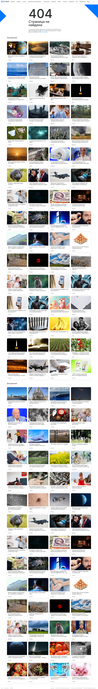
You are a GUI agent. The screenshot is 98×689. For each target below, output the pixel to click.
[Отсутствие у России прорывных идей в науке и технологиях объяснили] (17, 327)
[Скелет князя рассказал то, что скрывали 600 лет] (38, 482)
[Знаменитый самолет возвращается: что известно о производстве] (17, 94)
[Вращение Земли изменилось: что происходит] (81, 588)
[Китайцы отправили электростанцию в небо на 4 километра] (38, 524)
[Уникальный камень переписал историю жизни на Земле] (38, 51)
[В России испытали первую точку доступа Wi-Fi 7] (60, 285)
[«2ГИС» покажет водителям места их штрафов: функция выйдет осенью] (81, 370)
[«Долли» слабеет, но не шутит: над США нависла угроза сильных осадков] (60, 454)
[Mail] (2, 1)
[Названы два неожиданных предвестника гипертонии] (17, 546)
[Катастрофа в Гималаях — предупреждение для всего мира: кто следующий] (60, 51)
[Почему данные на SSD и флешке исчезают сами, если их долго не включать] (81, 412)
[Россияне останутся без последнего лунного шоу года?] (38, 200)
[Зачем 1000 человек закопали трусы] (17, 136)
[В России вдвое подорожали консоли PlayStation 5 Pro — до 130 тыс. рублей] (60, 221)
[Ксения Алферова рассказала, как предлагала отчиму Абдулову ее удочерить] (81, 327)
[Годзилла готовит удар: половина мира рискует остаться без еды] (17, 73)
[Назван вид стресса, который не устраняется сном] (17, 200)
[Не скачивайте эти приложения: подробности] (60, 370)
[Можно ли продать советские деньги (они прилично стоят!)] (60, 200)
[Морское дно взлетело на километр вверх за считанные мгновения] (60, 263)
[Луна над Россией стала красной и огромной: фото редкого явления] (81, 454)
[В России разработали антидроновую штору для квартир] (81, 306)
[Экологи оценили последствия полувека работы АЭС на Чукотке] (81, 115)
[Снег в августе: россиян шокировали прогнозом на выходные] (60, 136)
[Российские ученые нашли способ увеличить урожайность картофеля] (60, 348)
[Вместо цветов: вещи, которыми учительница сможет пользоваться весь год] (17, 412)
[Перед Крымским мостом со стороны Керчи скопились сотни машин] (81, 391)
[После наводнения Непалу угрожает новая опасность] (38, 157)
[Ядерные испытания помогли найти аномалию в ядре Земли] (38, 454)
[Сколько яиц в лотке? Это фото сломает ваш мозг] (81, 242)
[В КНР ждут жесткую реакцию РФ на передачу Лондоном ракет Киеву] (60, 73)
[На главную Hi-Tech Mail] (6, 1)
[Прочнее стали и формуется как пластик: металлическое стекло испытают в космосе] (60, 567)
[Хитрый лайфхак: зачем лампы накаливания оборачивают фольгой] (60, 588)
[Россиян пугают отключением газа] (38, 242)
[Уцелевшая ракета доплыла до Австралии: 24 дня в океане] (60, 482)
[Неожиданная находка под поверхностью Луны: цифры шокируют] (38, 503)
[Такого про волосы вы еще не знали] (38, 94)
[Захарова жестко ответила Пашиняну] (17, 391)
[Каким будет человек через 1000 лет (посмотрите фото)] (81, 285)
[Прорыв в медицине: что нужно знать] (38, 588)
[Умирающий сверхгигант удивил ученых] (17, 482)
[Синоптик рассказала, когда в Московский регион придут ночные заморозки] (38, 221)
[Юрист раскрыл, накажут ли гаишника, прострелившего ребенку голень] (81, 51)
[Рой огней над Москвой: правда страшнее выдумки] (81, 482)
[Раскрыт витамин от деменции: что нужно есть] (81, 221)
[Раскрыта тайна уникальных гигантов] (17, 179)
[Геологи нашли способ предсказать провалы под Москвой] (17, 263)
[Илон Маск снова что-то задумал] (60, 524)
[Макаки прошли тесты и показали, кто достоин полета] (38, 285)
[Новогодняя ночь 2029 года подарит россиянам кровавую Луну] (38, 263)
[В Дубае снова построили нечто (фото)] (60, 391)
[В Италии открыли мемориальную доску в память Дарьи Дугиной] (38, 73)
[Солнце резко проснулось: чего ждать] (38, 136)
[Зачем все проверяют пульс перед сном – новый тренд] (60, 242)
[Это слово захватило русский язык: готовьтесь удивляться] (38, 348)
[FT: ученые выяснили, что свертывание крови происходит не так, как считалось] (81, 157)
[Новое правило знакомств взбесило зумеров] (81, 567)
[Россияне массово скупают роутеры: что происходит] (38, 115)
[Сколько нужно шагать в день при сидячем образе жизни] (38, 546)
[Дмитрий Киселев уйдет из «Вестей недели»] (17, 503)
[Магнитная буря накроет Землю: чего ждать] (17, 157)
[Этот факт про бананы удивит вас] (60, 327)
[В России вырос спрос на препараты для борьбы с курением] (60, 115)
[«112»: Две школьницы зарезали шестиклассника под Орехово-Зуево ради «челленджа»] (17, 348)
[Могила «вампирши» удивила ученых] (81, 524)
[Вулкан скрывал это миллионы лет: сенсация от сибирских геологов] (17, 242)
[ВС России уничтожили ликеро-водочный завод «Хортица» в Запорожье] (81, 136)
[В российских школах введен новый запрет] (60, 433)
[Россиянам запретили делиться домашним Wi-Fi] (38, 327)
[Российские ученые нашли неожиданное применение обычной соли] (17, 115)
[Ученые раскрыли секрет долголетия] (81, 503)
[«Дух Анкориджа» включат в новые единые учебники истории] (38, 179)
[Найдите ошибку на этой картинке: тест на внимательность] (60, 412)
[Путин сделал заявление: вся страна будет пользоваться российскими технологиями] (81, 179)
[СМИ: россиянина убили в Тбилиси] (81, 263)
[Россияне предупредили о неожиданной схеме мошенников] (60, 306)
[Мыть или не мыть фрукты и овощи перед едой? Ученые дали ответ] (17, 221)
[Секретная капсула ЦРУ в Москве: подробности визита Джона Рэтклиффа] (60, 179)
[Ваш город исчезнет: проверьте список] (17, 51)
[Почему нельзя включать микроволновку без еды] (81, 200)
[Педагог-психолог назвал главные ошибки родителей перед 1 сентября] (17, 285)
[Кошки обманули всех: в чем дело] (60, 94)
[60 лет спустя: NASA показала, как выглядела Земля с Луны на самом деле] (81, 73)
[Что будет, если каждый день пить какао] (60, 503)
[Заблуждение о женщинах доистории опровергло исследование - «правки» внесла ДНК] (17, 588)
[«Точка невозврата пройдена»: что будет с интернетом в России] (38, 391)
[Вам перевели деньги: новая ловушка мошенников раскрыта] (38, 567)
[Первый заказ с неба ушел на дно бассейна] (81, 433)
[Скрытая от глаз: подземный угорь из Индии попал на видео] (38, 412)
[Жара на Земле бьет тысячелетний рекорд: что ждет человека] (17, 370)
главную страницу (43, 32)
